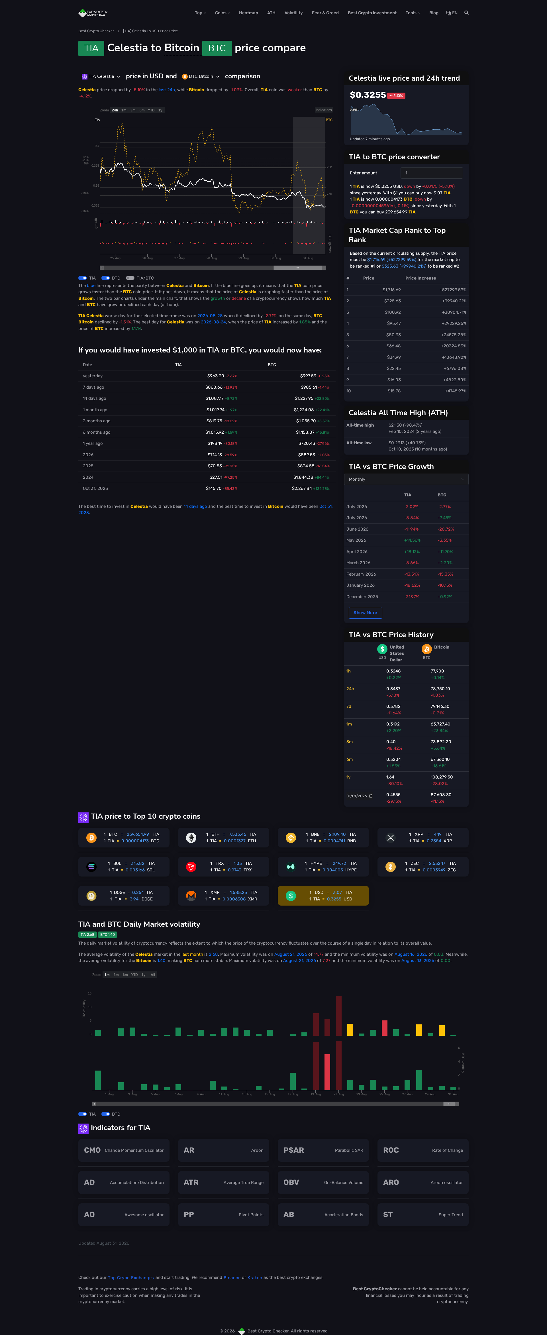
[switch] (82, 278)
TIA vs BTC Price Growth (391, 466)
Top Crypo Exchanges (131, 1277)
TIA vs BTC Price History (391, 634)
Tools (411, 12)
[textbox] (98, 76)
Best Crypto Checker (96, 31)
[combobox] (101, 76)
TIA (92, 278)
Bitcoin (195, 47)
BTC (116, 278)
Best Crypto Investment (372, 12)
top (198, 12)
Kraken (255, 1277)
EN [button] (454, 12)
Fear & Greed (325, 12)
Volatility (294, 12)
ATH (271, 12)
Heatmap (248, 12)
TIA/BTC (145, 278)
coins (220, 12)
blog (433, 12)
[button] (465, 13)
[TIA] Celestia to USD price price (150, 31)
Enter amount (363, 173)
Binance (232, 1277)
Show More (365, 612)
